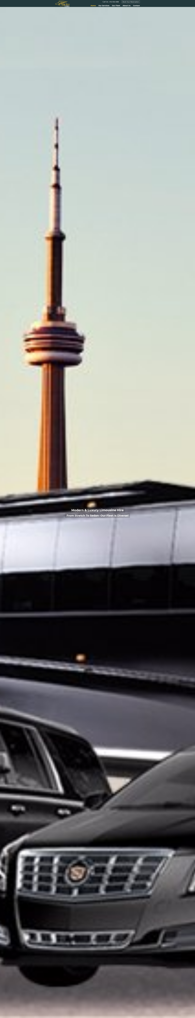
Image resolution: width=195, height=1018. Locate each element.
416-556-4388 (114, 2)
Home (93, 6)
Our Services (103, 6)
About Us (126, 6)
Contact (136, 6)
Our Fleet (116, 6)
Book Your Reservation (131, 2)
